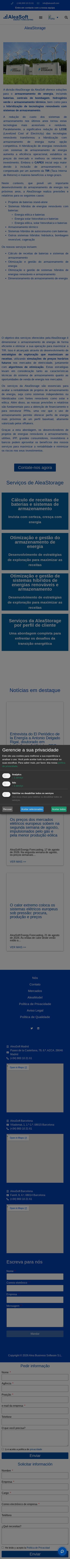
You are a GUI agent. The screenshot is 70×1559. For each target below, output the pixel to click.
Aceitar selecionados (32, 809)
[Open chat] (62, 1551)
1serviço (17, 777)
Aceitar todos (59, 809)
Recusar (7, 809)
